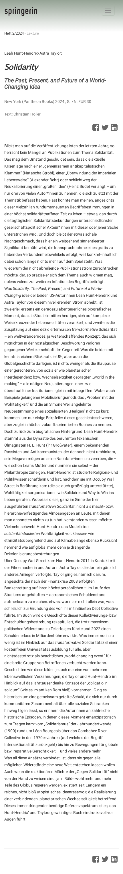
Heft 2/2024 (14, 33)
